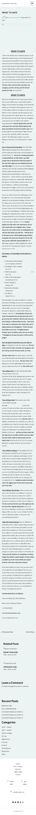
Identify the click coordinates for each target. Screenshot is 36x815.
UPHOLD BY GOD (10, 667)
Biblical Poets (6, 739)
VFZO (5, 655)
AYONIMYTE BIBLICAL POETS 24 (12, 715)
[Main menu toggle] (32, 3)
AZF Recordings (7, 733)
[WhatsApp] (23, 802)
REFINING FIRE (7, 706)
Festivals (4, 742)
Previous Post (6, 632)
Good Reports (6, 748)
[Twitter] (15, 802)
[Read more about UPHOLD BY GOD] (9, 663)
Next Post (31, 632)
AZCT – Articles (7, 730)
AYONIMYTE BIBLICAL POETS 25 (12, 712)
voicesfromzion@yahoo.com (11, 613)
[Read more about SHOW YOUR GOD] (10, 648)
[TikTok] (20, 802)
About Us (18, 769)
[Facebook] (13, 802)
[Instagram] (18, 802)
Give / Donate (18, 766)
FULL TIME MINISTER (9, 709)
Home (18, 764)
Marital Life (5, 751)
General (4, 745)
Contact (18, 774)
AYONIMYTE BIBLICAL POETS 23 (12, 718)
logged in (13, 686)
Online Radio (18, 772)
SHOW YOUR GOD (10, 652)
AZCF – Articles (6, 727)
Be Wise (4, 736)
